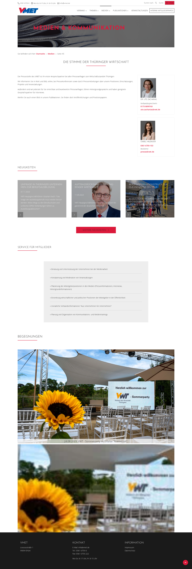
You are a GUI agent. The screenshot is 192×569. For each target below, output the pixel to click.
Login (170, 3)
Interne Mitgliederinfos (161, 10)
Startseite (40, 54)
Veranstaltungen (139, 10)
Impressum (129, 547)
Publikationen (120, 10)
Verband (81, 10)
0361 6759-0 (24, 3)
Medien (104, 10)
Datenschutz (130, 550)
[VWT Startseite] (28, 10)
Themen (93, 10)
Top (185, 562)
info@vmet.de (65, 3)
